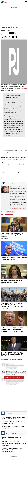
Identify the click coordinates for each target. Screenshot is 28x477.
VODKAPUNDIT (10, 211)
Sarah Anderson (5, 238)
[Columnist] (5, 189)
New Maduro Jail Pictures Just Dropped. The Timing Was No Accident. (12, 234)
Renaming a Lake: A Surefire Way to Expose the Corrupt (14, 258)
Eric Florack (4, 261)
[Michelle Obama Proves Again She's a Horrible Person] (14, 271)
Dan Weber (24, 88)
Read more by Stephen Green (18, 208)
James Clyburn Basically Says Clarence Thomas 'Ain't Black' (12, 353)
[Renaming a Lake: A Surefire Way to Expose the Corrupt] (14, 248)
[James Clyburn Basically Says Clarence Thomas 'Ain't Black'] (14, 343)
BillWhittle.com (13, 199)
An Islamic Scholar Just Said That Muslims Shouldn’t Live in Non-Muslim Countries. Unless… (13, 449)
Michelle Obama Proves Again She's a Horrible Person (12, 281)
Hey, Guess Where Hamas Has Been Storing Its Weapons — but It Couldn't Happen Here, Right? (13, 305)
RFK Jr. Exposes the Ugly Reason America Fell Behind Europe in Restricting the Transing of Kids (13, 329)
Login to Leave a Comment (14, 377)
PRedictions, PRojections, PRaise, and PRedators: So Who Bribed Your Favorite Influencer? (14, 443)
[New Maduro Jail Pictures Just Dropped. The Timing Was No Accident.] (14, 224)
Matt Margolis (5, 283)
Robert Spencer (5, 308)
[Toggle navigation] (25, 1)
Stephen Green (5, 33)
